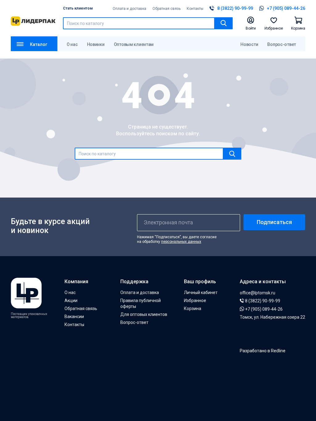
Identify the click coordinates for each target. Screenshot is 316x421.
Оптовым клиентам (134, 44)
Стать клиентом (78, 8)
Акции (70, 300)
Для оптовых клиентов (143, 314)
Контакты (195, 8)
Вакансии (74, 316)
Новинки (96, 44)
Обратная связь (166, 8)
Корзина (192, 308)
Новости (249, 44)
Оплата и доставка (129, 8)
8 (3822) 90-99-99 (262, 300)
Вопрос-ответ (281, 44)
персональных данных (181, 241)
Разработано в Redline (262, 350)
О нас (72, 44)
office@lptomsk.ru (257, 292)
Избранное (195, 300)
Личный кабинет (201, 292)
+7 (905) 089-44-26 (263, 309)
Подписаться (274, 222)
